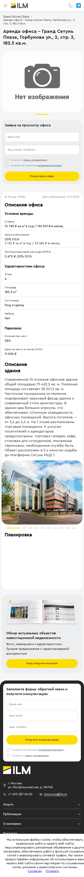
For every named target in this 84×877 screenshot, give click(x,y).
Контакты (10, 833)
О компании (12, 823)
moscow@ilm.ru (55, 794)
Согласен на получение (36, 165)
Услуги (8, 804)
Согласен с (28, 160)
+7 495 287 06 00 (20, 794)
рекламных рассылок (49, 165)
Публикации (12, 814)
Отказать (52, 871)
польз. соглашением (35, 160)
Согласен (35, 871)
